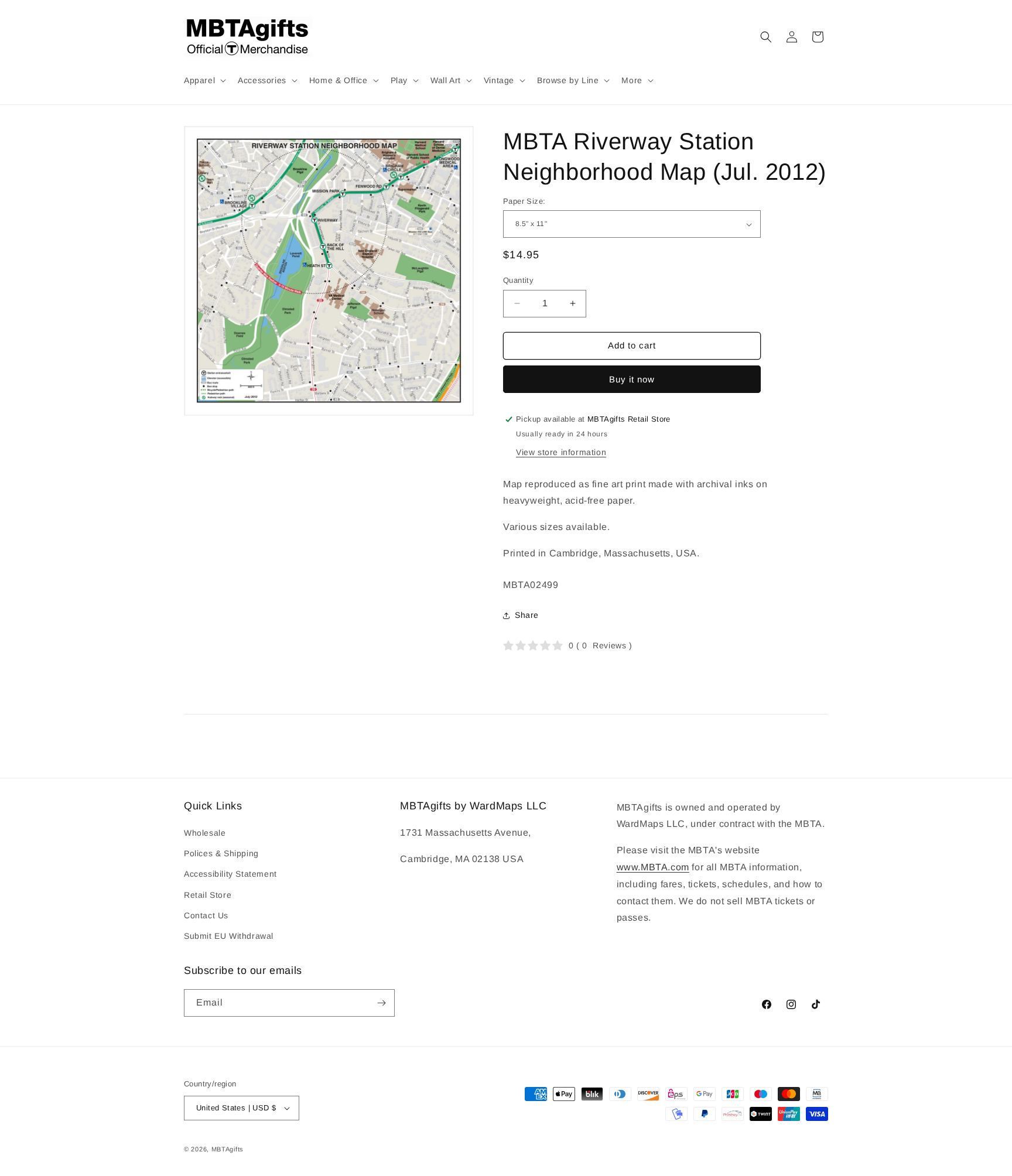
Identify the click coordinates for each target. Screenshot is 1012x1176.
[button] (204, 80)
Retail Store (207, 895)
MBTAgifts (227, 1149)
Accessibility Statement (230, 873)
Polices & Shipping (221, 853)
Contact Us (206, 915)
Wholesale (204, 832)
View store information (561, 452)
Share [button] (527, 615)
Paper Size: (524, 201)
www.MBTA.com (653, 867)
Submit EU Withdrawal (228, 936)
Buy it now (632, 379)
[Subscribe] (381, 1003)
